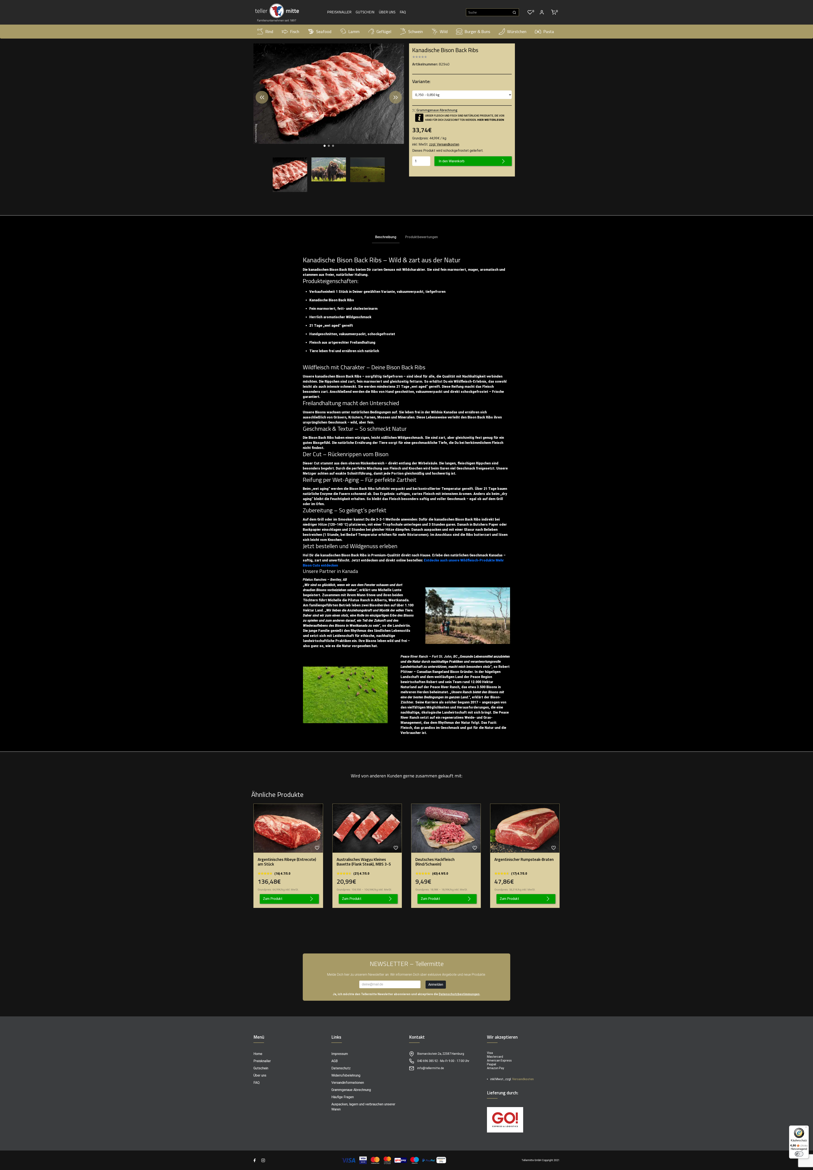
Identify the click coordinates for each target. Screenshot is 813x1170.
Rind (269, 31)
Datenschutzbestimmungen (459, 994)
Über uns (387, 12)
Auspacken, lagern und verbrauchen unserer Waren (363, 1106)
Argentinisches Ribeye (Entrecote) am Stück (287, 861)
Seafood (323, 31)
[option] (328, 93)
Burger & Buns (477, 31)
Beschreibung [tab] (385, 237)
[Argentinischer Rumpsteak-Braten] (525, 828)
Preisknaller (339, 12)
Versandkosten (523, 1079)
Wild (444, 31)
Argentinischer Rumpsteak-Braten (524, 859)
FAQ (403, 12)
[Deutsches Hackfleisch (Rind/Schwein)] (446, 828)
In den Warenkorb (452, 161)
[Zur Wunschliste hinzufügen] (317, 847)
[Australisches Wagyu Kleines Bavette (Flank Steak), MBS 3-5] (367, 828)
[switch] (799, 1153)
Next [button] (395, 97)
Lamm (353, 31)
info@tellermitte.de (430, 1068)
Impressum (339, 1054)
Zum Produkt (272, 899)
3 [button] (333, 146)
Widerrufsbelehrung (345, 1075)
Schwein (415, 31)
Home (257, 1054)
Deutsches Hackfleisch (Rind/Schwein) (435, 861)
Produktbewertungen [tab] (421, 237)
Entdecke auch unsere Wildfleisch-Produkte (459, 560)
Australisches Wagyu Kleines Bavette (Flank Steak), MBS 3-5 (364, 861)
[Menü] (806, 1128)
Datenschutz (341, 1068)
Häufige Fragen (342, 1097)
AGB (334, 1061)
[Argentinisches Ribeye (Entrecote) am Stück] (288, 828)
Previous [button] (262, 97)
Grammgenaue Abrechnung (351, 1090)
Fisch (294, 31)
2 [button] (329, 146)
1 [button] (324, 146)
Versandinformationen (347, 1083)
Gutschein (365, 12)
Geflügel (383, 31)
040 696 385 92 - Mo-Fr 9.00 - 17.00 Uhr (443, 1061)
